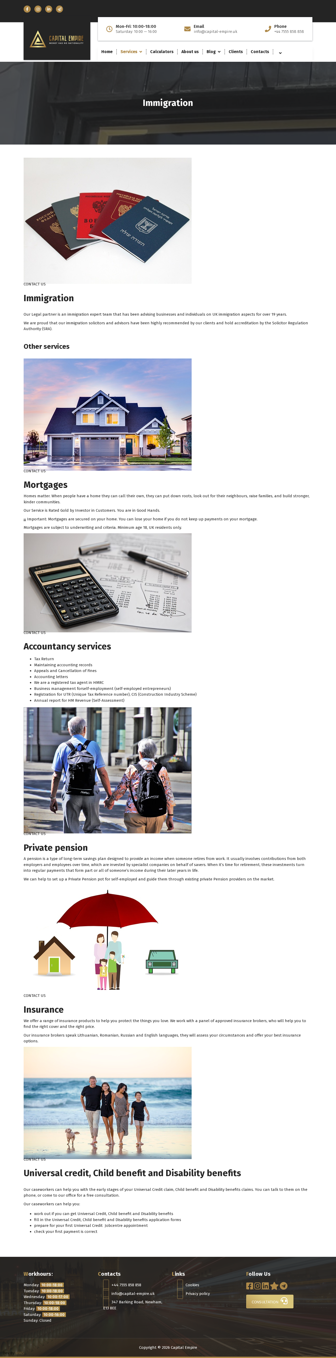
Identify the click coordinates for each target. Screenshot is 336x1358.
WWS (19, 1353)
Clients (236, 51)
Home (107, 51)
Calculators (162, 51)
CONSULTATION (266, 1302)
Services (128, 51)
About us (190, 51)
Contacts (260, 51)
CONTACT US (35, 284)
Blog (211, 51)
